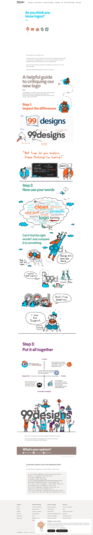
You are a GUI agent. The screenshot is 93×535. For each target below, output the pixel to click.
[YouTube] (32, 29)
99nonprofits (19, 518)
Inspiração (57, 2)
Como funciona (38, 2)
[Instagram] (27, 29)
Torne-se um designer (67, 506)
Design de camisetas (51, 518)
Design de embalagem (52, 515)
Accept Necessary (62, 530)
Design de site (50, 511)
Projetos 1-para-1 (35, 509)
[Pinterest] (37, 29)
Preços (33, 515)
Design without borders (68, 511)
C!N (42, 530)
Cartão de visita (50, 509)
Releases (18, 511)
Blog (64, 509)
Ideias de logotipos (67, 518)
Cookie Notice (63, 527)
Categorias (30, 2)
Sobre (18, 506)
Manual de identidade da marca (54, 513)
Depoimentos (19, 515)
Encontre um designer (48, 2)
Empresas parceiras (67, 515)
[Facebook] (42, 29)
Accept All (51, 530)
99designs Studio (36, 518)
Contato (18, 509)
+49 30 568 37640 (70, 2)
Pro (62, 2)
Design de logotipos (51, 506)
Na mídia (19, 513)
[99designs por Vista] (20, 2)
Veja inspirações (35, 513)
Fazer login (78, 2)
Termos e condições (33, 532)
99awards (65, 513)
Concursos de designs (36, 506)
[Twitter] (47, 29)
